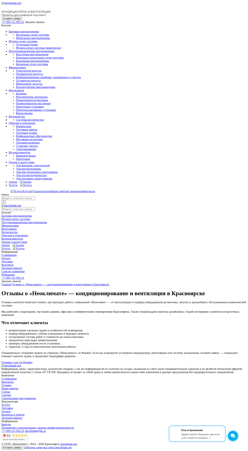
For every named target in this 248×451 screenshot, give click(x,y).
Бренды (6, 424)
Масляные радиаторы (29, 139)
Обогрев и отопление (22, 123)
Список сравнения (13, 271)
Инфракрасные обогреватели (34, 136)
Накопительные (26, 155)
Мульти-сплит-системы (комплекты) (38, 47)
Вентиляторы (24, 113)
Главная (6, 284)
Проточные (23, 159)
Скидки (6, 395)
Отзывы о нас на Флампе (16, 362)
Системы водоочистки (30, 119)
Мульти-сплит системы (23, 41)
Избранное (8, 274)
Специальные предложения (18, 398)
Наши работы (59, 191)
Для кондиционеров (28, 168)
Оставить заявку (12, 447)
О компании (75, 191)
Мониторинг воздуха (29, 83)
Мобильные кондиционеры (33, 38)
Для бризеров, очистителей (33, 165)
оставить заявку (12, 18)
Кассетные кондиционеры (32, 54)
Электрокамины (26, 149)
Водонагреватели (19, 152)
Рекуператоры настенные (32, 96)
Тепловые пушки (26, 132)
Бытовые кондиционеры (24, 31)
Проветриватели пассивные (33, 103)
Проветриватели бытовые (32, 100)
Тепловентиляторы (28, 142)
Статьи (5, 391)
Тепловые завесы (26, 129)
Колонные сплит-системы (32, 64)
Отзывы (6, 385)
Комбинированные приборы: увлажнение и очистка (48, 77)
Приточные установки (30, 106)
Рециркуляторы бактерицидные (35, 87)
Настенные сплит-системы (32, 34)
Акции (13, 181)
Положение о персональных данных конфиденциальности (37, 427)
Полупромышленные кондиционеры (31, 51)
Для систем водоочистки (31, 175)
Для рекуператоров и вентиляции (37, 172)
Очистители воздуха (28, 70)
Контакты (89, 191)
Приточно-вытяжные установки (36, 109)
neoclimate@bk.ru (35, 430)
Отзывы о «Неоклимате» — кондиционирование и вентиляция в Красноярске (60, 284)
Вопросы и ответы (13, 414)
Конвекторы (23, 126)
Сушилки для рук (27, 145)
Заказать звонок (34, 22)
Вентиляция (16, 90)
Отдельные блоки (27, 44)
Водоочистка (17, 116)
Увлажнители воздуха (29, 74)
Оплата (6, 258)
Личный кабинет (12, 268)
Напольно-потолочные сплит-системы (40, 57)
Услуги (13, 185)
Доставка (7, 261)
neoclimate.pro (68, 444)
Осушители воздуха (28, 80)
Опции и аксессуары (21, 162)
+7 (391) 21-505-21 (12, 22)
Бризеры (21, 93)
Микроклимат (17, 67)
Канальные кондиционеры (32, 60)
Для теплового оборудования (34, 178)
